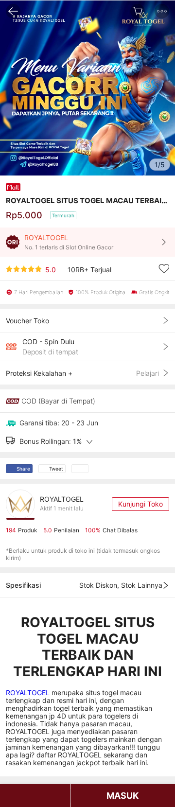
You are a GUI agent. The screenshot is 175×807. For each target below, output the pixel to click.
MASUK (122, 795)
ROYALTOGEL (29, 692)
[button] (162, 11)
